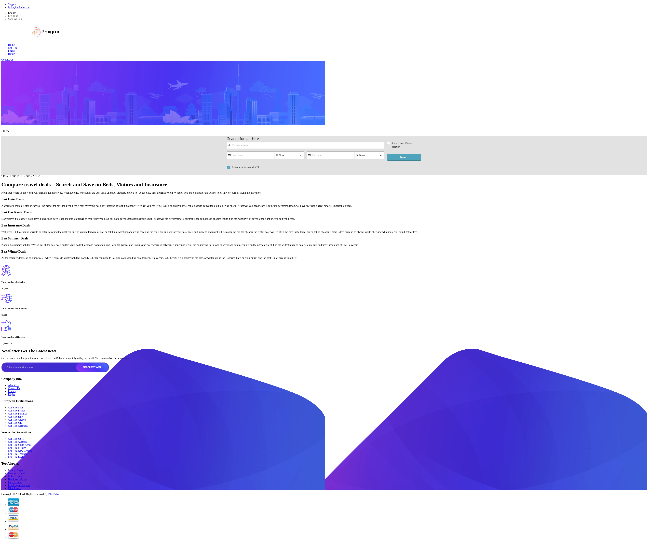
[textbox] (305, 145)
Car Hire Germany (18, 425)
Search (404, 157)
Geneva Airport (16, 473)
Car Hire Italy (15, 416)
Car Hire (12, 47)
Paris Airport (15, 482)
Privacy (12, 391)
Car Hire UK (15, 422)
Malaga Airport (16, 470)
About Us (13, 385)
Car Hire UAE (16, 456)
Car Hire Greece (17, 419)
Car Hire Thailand (18, 453)
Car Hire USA (16, 438)
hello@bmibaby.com (19, 7)
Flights (11, 50)
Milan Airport (15, 476)
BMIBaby (53, 494)
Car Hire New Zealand (20, 450)
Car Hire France (16, 410)
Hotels (11, 53)
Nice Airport (14, 488)
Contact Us (7, 59)
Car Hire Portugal (17, 413)
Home (11, 44)
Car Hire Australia (18, 441)
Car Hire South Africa (20, 444)
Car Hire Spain (16, 407)
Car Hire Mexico (17, 447)
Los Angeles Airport (19, 485)
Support (12, 4)
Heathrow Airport (17, 479)
